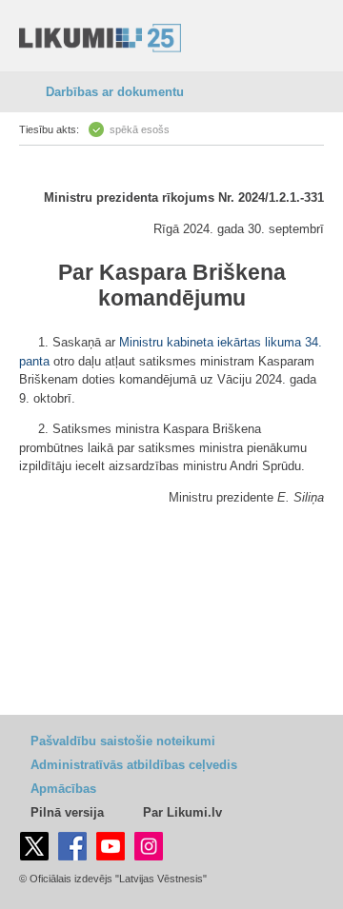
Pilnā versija (67, 812)
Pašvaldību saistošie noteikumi (122, 741)
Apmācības (63, 788)
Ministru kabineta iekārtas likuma (210, 342)
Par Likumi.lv (182, 812)
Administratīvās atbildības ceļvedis (133, 765)
